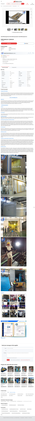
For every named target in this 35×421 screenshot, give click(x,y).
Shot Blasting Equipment (5, 411)
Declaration (26, 417)
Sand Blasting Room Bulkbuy (26, 413)
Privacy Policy (30, 417)
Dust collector (11, 395)
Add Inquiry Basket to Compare (17, 32)
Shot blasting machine (4, 395)
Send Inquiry (9, 43)
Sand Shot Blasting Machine (23, 411)
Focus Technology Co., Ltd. (12, 417)
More (1, 414)
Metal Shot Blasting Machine (13, 411)
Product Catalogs (12, 392)
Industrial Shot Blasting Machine (16, 413)
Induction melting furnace (29, 395)
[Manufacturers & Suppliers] (17, 1)
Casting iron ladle (20, 395)
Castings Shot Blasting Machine (6, 413)
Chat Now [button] (26, 43)
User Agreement (22, 417)
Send (8, 359)
